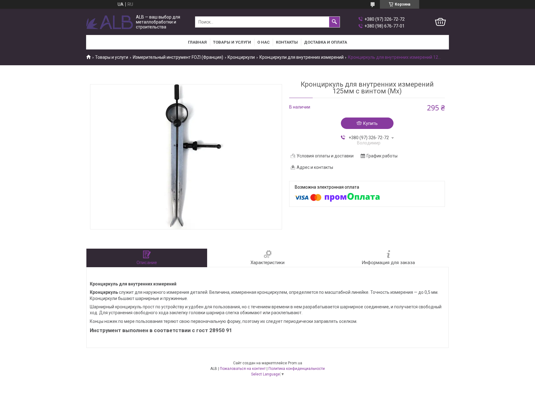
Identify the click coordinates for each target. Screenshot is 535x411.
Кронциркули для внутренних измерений (301, 57)
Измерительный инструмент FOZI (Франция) (178, 57)
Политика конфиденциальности (296, 368)
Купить (370, 123)
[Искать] (334, 22)
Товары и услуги (232, 42)
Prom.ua (295, 363)
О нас (263, 42)
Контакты (287, 42)
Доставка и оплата (325, 42)
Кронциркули (241, 57)
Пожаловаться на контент (243, 368)
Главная (197, 42)
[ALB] (109, 22)
